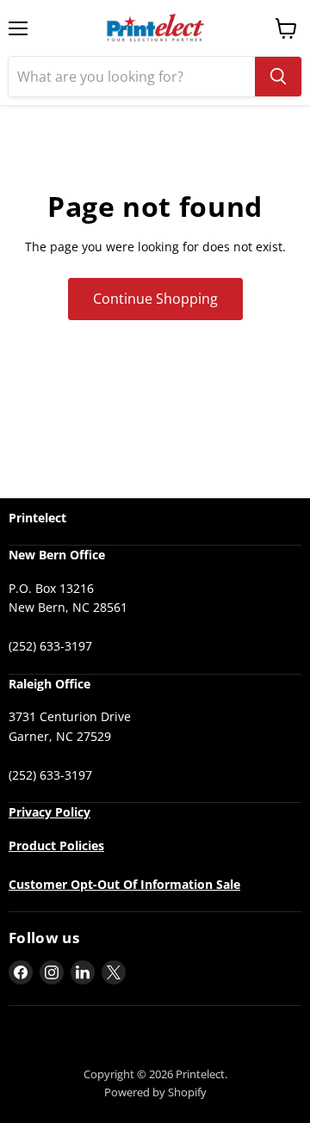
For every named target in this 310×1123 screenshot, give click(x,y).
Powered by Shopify (155, 1092)
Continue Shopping (155, 298)
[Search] (278, 76)
